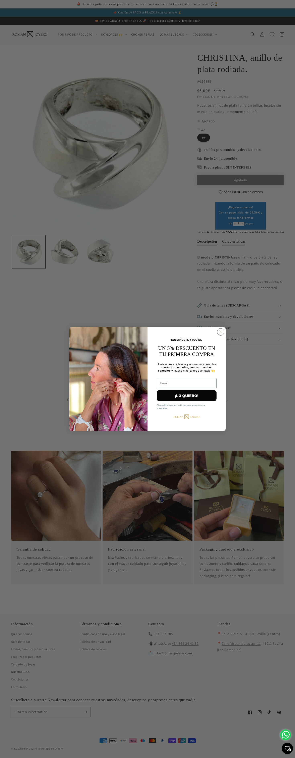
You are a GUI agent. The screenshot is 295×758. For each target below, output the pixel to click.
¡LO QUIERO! (186, 396)
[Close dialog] (220, 331)
